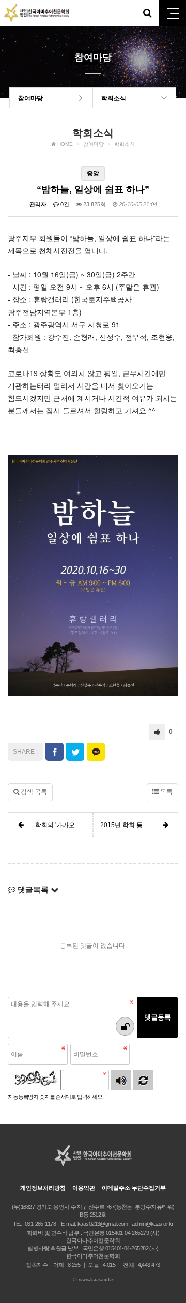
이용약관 (83, 1188)
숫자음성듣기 (121, 1080)
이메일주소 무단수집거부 (134, 1188)
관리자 (38, 204)
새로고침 (143, 1080)
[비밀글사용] (125, 1026)
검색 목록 (33, 792)
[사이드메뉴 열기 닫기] (172, 13)
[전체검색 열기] (147, 13)
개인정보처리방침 (43, 1188)
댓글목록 (33, 889)
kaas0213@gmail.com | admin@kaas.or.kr (126, 1224)
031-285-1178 (40, 1224)
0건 (64, 204)
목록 (166, 792)
